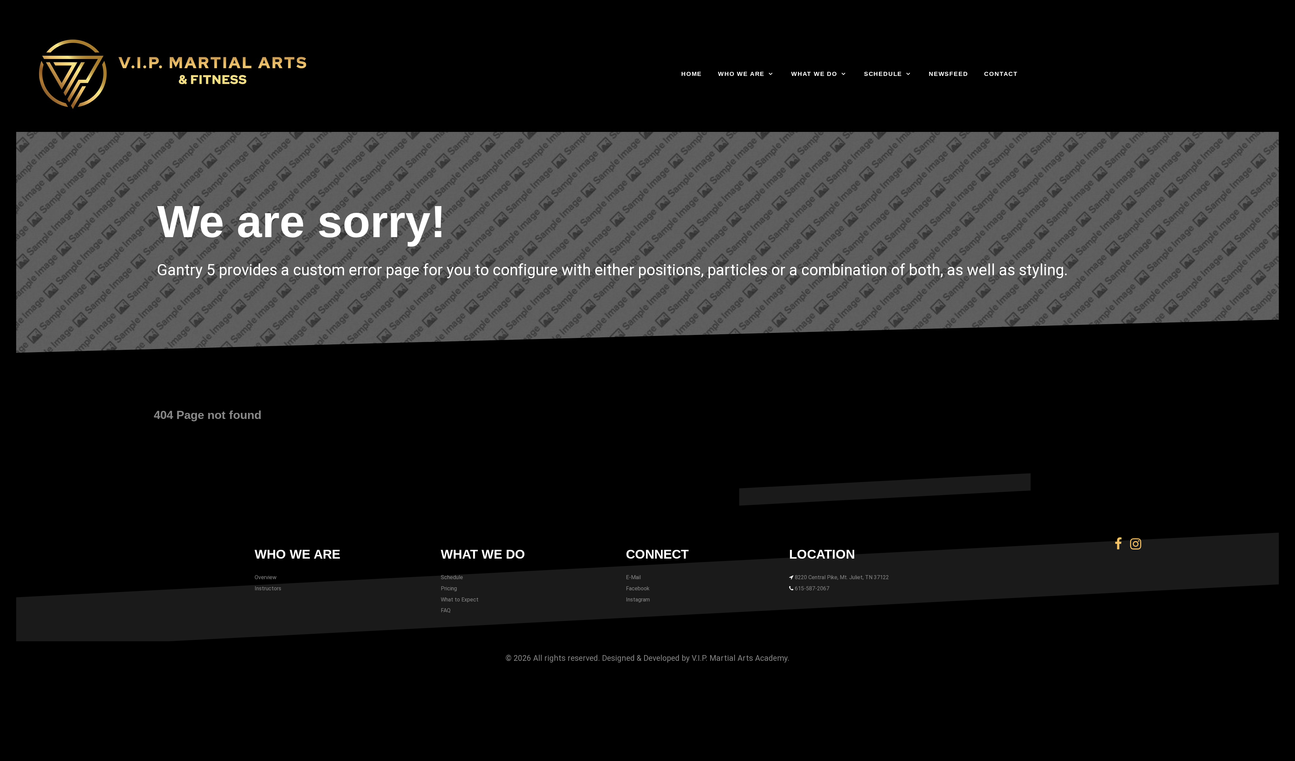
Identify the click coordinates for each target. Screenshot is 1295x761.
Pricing (449, 588)
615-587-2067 (812, 588)
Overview (266, 577)
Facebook (638, 588)
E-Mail (633, 577)
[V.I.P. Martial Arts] (218, 74)
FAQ (446, 610)
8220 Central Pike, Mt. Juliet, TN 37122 (842, 577)
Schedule (452, 577)
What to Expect (460, 599)
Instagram (638, 599)
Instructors (268, 588)
